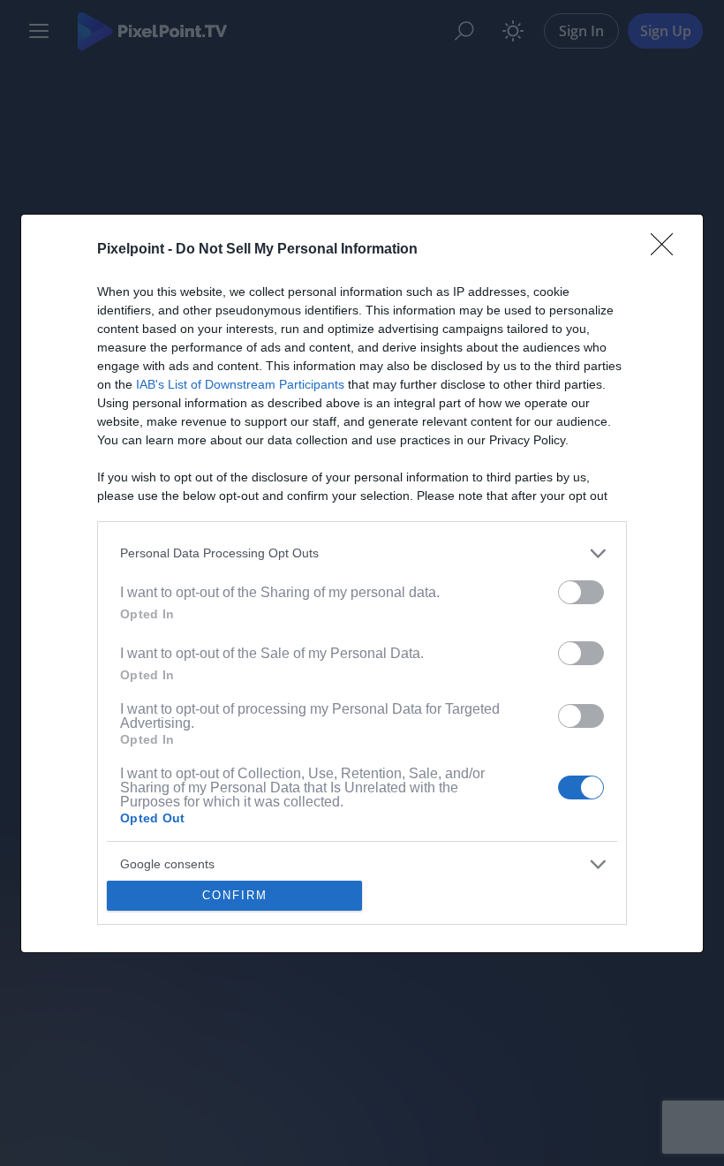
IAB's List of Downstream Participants (240, 384)
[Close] (667, 250)
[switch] (581, 592)
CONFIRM (235, 895)
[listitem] (362, 553)
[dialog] (362, 583)
